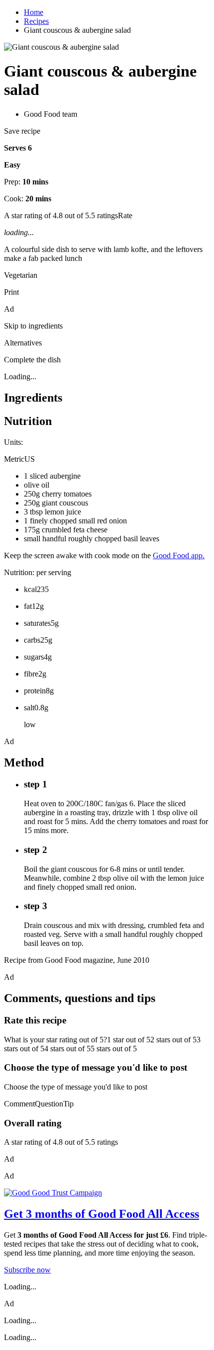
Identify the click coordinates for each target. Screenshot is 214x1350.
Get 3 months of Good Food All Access (101, 1213)
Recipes (36, 21)
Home (33, 12)
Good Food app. (179, 555)
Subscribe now (27, 1270)
